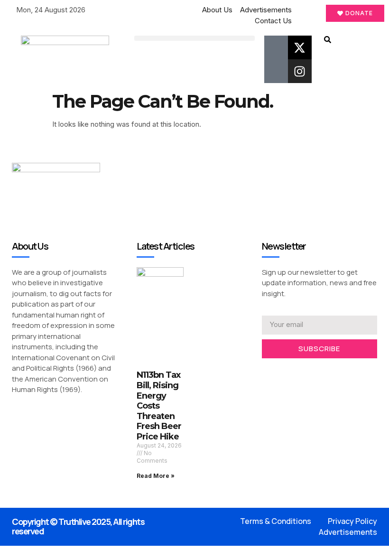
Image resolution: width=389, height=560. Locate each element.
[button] (194, 38)
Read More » (156, 475)
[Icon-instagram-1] (294, 371)
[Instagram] (300, 71)
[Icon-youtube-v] (276, 71)
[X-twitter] (300, 47)
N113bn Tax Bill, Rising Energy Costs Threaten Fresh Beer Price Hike (159, 406)
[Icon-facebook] (276, 47)
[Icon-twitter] (280, 371)
